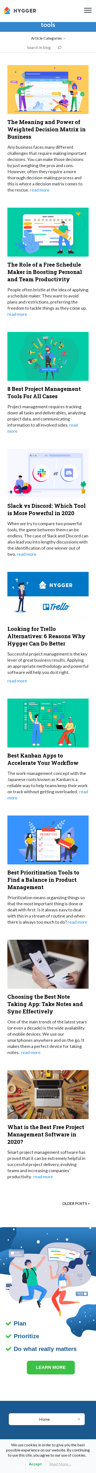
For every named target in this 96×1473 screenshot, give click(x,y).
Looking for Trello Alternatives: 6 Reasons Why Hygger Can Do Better (46, 636)
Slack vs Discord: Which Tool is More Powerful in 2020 (46, 509)
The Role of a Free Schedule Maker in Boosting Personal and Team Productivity (44, 272)
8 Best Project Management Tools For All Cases (44, 392)
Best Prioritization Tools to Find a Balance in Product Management (43, 880)
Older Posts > (76, 1203)
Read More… (60, 1464)
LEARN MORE (51, 1367)
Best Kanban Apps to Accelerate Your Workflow (43, 759)
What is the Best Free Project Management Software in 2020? (45, 1134)
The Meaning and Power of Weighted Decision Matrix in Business (46, 129)
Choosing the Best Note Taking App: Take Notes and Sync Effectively (45, 1004)
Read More (39, 190)
